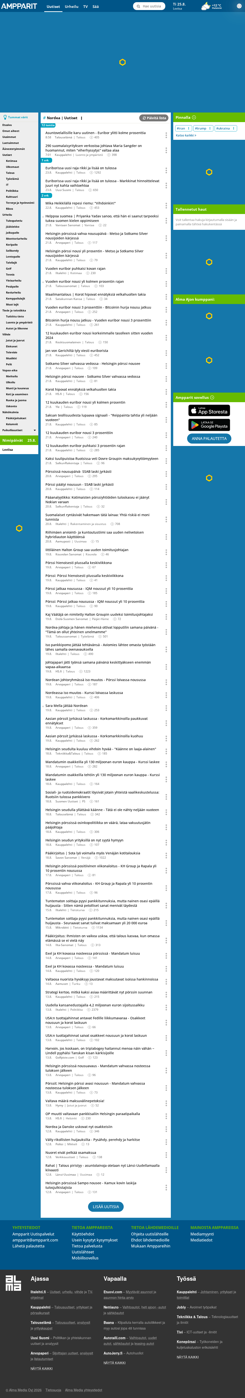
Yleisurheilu (13, 280)
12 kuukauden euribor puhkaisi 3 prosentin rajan (85, 445)
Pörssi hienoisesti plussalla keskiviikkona (78, 562)
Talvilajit (11, 262)
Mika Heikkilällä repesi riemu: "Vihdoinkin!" (80, 203)
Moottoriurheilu (16, 238)
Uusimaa (80, 541)
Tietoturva (77, 910)
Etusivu (7, 125)
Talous (10, 173)
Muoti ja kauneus (17, 388)
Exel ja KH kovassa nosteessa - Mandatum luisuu (84, 966)
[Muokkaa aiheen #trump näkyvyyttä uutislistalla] (210, 128)
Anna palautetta (209, 438)
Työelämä (12, 178)
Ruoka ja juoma (16, 400)
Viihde (6, 334)
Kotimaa (11, 161)
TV (85, 6)
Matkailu (12, 376)
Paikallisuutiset (12, 430)
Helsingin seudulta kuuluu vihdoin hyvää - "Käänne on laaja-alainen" (100, 749)
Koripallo (12, 244)
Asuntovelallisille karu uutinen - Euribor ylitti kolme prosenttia (95, 132)
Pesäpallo (12, 286)
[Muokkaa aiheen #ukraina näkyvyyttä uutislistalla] (233, 128)
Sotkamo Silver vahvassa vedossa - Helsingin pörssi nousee (92, 363)
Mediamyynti (202, 1234)
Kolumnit (12, 424)
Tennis (10, 274)
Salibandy (12, 250)
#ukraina (223, 128)
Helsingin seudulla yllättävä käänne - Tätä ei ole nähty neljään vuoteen (102, 809)
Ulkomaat (12, 167)
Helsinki (71, 1118)
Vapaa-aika (9, 370)
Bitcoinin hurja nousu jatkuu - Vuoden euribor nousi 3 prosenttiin (98, 320)
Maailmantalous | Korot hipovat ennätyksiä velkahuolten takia (95, 294)
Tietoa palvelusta (87, 1246)
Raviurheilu (13, 292)
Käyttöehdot (83, 1234)
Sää (96, 6)
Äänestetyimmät (13, 149)
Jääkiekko (12, 226)
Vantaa (89, 225)
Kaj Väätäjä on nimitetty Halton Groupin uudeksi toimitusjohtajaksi (99, 614)
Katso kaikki (185, 135)
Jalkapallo (12, 232)
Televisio (11, 352)
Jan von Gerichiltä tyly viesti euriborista (76, 350)
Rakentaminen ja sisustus (88, 524)
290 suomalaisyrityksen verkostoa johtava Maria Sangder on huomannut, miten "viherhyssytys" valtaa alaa (93, 147)
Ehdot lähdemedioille (150, 1240)
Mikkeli (72, 1144)
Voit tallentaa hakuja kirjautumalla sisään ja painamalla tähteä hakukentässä (206, 222)
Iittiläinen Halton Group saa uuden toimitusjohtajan (86, 549)
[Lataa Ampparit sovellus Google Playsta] (209, 425)
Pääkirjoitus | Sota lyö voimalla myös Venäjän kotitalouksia (92, 853)
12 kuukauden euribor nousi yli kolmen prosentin (85, 402)
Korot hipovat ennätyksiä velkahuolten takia (80, 389)
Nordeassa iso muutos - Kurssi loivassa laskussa (84, 692)
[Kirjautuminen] (239, 6)
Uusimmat (9, 137)
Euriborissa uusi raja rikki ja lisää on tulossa (81, 168)
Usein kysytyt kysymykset (95, 1240)
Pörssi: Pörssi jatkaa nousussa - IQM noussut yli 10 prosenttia (95, 601)
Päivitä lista (156, 118)
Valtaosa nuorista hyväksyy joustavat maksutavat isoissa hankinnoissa (101, 979)
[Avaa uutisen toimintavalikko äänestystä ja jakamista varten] (166, 135)
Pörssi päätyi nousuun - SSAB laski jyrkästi (79, 484)
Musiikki (11, 358)
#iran (181, 128)
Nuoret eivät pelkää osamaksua (70, 1152)
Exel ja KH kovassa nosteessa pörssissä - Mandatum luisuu (92, 953)
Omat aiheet (10, 131)
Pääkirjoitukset (16, 418)
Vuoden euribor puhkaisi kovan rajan (75, 268)
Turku (76, 984)
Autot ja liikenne (17, 328)
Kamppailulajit (15, 298)
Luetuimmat (10, 143)
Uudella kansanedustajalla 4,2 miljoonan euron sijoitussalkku (95, 1005)
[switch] (34, 430)
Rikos (9, 208)
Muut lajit (12, 304)
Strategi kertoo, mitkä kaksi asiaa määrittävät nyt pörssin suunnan (98, 992)
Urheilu (71, 6)
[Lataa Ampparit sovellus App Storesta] (209, 410)
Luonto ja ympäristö (19, 322)
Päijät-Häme (100, 619)
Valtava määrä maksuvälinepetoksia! (74, 1101)
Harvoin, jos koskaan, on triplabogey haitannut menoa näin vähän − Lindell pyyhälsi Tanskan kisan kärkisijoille (99, 1050)
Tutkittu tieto (15, 316)
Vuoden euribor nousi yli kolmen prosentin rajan (84, 281)
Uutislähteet (83, 1252)
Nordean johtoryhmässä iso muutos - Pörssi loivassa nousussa (95, 679)
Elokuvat (11, 346)
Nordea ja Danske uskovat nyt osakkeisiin (78, 1126)
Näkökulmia (10, 412)
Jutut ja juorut (15, 340)
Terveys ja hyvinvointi (20, 202)
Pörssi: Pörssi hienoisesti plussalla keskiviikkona (84, 575)
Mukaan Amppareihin (150, 1246)
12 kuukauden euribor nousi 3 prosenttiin (79, 432)
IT (7, 184)
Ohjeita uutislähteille (149, 1234)
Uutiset (53, 6)
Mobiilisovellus (85, 1258)
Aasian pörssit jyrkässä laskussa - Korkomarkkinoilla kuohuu (94, 736)
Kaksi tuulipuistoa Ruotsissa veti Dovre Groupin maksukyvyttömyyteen (101, 458)
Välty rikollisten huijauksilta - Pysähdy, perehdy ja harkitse (92, 1139)
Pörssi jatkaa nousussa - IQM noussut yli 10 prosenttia (89, 588)
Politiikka (12, 190)
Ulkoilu (10, 382)
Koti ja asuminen (17, 394)
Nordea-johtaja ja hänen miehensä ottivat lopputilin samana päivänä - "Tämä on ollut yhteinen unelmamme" (101, 629)
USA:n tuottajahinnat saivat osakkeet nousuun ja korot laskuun (96, 1035)
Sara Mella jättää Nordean (66, 705)
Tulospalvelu (14, 220)
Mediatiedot (201, 1240)
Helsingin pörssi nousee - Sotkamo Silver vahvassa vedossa (92, 376)
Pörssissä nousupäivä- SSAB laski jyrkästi (78, 471)
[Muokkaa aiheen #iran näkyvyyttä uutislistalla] (188, 128)
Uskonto (11, 406)
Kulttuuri (12, 196)
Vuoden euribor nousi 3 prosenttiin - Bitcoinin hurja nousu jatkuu (98, 307)
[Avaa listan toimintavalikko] (82, 118)
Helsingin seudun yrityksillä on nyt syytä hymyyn (84, 840)
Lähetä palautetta (28, 1246)
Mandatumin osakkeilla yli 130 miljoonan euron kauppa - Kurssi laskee (102, 762)
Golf (8, 268)
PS (83, 801)
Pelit (9, 364)
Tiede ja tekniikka (14, 310)
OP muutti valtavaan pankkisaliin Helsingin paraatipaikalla (92, 1113)
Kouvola (91, 554)
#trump (200, 128)
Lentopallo (13, 256)
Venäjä (85, 858)
